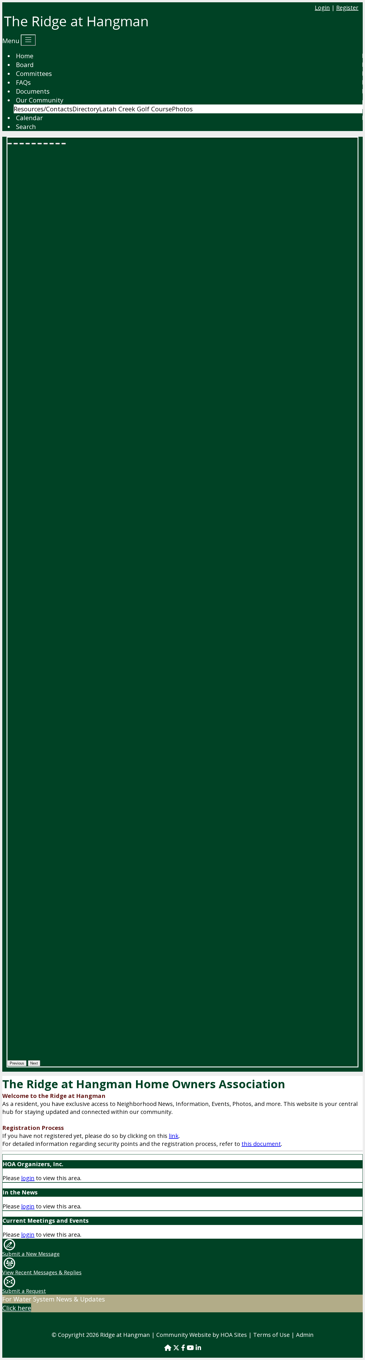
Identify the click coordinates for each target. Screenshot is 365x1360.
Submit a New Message (31, 1253)
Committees (34, 73)
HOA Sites (233, 1335)
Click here (16, 1307)
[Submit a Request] (9, 1281)
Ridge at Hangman (125, 1335)
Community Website (183, 1335)
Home (24, 55)
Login (322, 7)
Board (25, 64)
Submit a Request (24, 1290)
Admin (305, 1335)
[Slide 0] (9, 143)
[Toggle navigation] (28, 40)
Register (347, 7)
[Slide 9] (63, 143)
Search (26, 126)
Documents (33, 91)
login (28, 1178)
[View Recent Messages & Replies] (9, 1262)
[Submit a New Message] (9, 1244)
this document (261, 1144)
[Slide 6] (45, 143)
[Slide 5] (39, 143)
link (174, 1136)
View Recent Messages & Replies (42, 1272)
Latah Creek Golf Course (135, 108)
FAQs (23, 82)
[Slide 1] (15, 143)
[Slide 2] (21, 143)
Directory (85, 108)
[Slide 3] (27, 143)
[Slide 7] (51, 143)
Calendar (29, 117)
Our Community (39, 100)
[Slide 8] (57, 143)
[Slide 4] (33, 143)
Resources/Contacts (43, 108)
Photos (182, 108)
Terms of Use (271, 1335)
